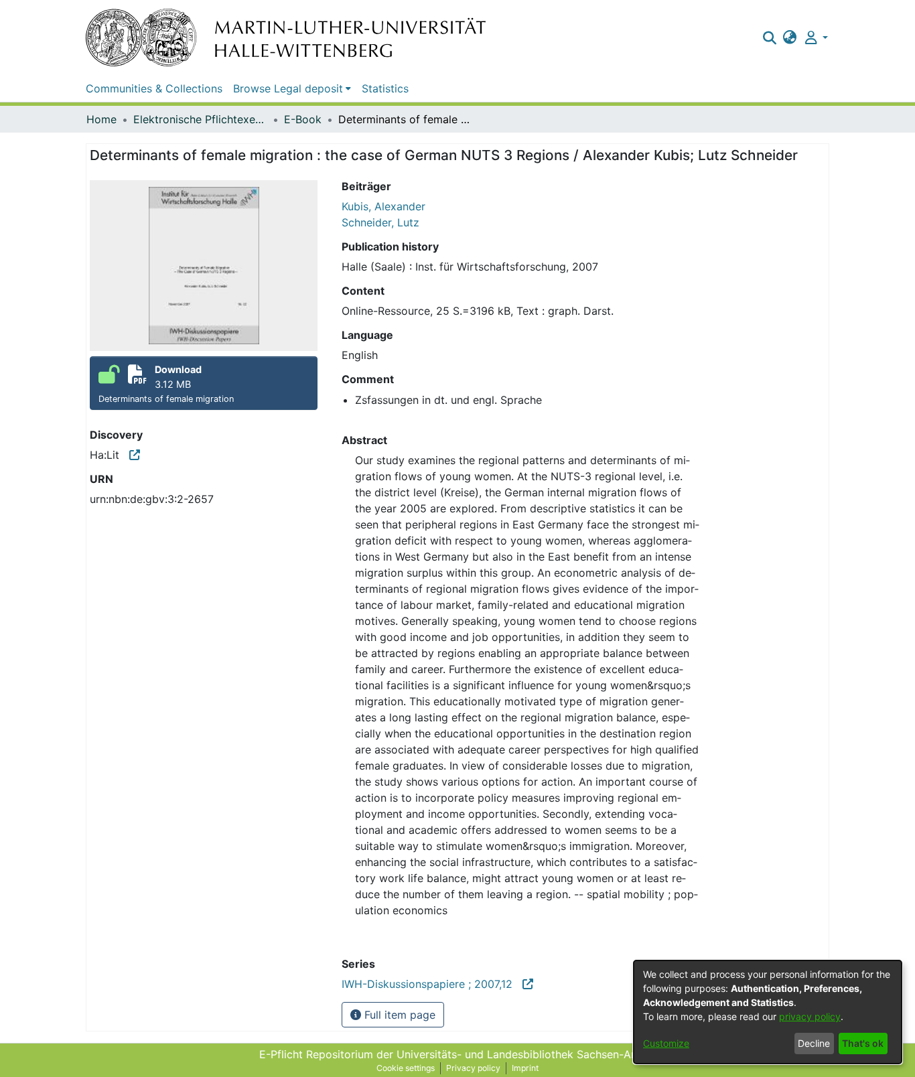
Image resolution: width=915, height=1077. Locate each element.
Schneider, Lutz (380, 222)
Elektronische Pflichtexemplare (200, 119)
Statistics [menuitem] (385, 88)
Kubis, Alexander (383, 206)
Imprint (525, 1068)
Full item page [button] (398, 1014)
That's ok (863, 1043)
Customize (666, 1043)
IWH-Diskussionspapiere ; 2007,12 (432, 984)
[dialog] (768, 1012)
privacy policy (810, 1016)
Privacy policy (473, 1068)
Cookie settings (405, 1068)
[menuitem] (790, 37)
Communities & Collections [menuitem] (154, 88)
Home (101, 119)
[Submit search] (769, 37)
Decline (814, 1043)
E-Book (303, 119)
